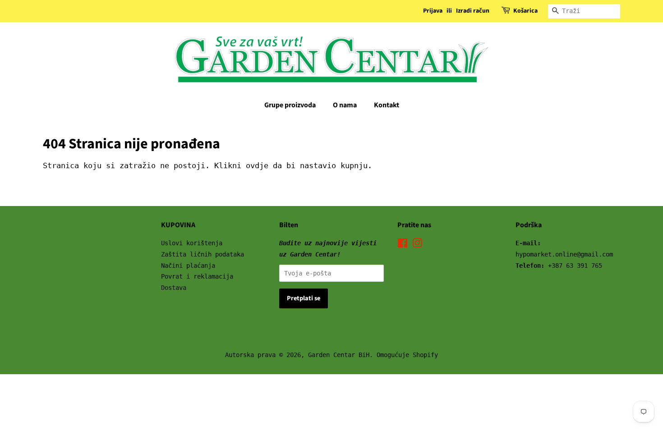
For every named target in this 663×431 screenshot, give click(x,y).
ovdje (257, 165)
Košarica (525, 10)
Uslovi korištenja (191, 243)
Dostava (173, 287)
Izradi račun (472, 10)
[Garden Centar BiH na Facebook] (402, 244)
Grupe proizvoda (290, 105)
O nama (345, 105)
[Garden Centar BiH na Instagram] (417, 244)
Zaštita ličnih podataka (202, 254)
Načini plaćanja (188, 265)
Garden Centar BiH (338, 354)
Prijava (432, 10)
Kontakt (386, 105)
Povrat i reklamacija (197, 276)
